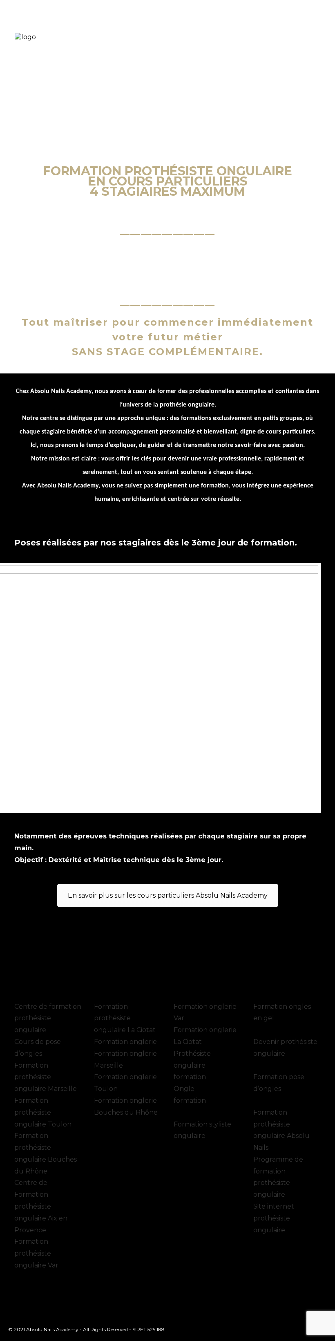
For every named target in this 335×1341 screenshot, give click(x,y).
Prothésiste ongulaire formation (192, 1065)
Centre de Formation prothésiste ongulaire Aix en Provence (40, 1206)
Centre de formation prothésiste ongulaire (47, 1018)
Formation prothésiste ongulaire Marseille (45, 1077)
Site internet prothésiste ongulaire (273, 1218)
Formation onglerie (125, 1042)
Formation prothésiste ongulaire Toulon (42, 1112)
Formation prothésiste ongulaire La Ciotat (125, 1018)
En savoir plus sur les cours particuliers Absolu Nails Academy (168, 895)
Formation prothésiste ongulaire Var (36, 1253)
